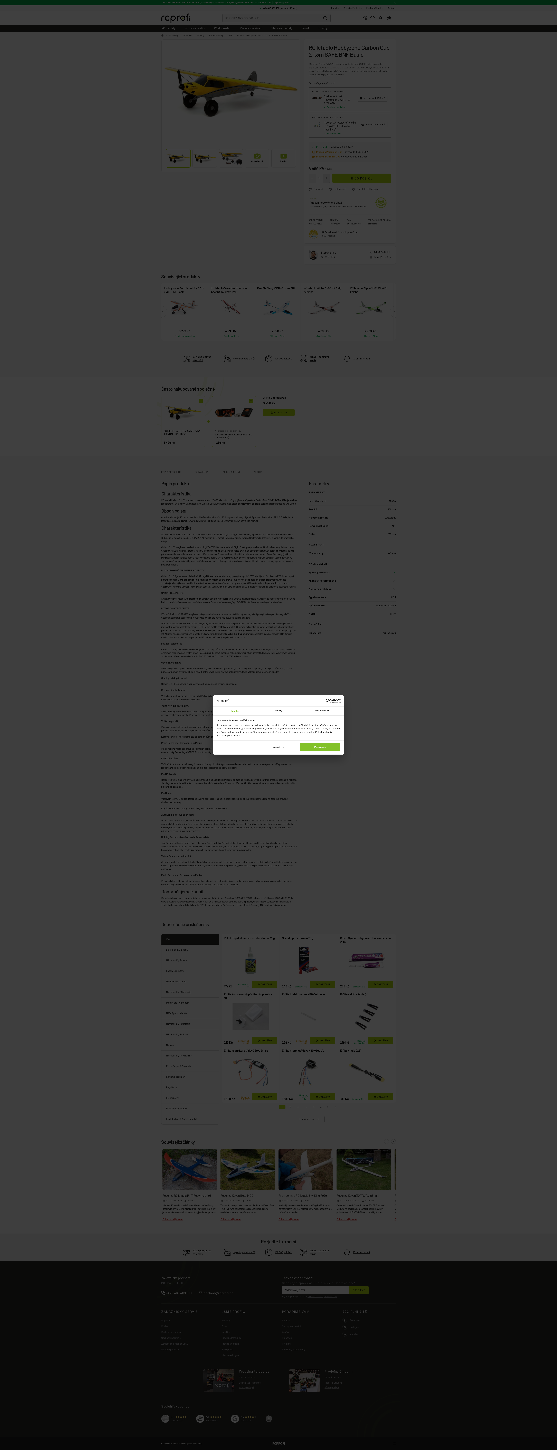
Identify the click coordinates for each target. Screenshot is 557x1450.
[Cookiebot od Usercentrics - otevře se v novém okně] (328, 701)
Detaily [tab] (278, 710)
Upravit (276, 747)
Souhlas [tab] (235, 711)
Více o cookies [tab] (322, 710)
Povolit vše (320, 747)
